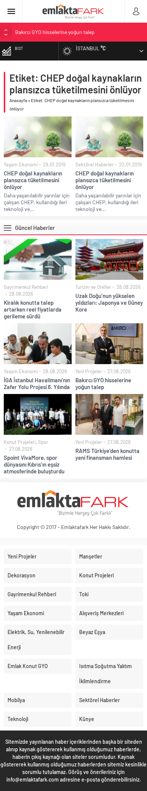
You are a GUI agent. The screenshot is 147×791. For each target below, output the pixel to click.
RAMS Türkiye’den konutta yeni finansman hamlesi (107, 454)
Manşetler (90, 556)
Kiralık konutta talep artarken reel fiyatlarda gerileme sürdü (32, 309)
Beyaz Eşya (92, 632)
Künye (86, 719)
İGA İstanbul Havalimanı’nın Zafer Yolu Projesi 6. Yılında (37, 383)
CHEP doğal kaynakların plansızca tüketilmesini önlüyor (33, 180)
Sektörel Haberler (94, 164)
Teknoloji (18, 719)
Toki (84, 594)
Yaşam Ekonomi (21, 164)
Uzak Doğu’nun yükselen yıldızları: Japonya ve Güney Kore (109, 302)
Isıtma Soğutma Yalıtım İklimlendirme (105, 673)
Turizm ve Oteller (93, 287)
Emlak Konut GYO (28, 666)
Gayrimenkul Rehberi (26, 287)
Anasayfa (18, 100)
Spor (43, 442)
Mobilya (16, 700)
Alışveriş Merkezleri (101, 613)
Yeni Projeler (88, 371)
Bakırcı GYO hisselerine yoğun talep (55, 31)
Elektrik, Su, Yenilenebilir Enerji (36, 639)
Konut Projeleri (20, 442)
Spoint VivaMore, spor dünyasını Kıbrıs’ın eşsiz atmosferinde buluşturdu (34, 464)
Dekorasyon (21, 575)
